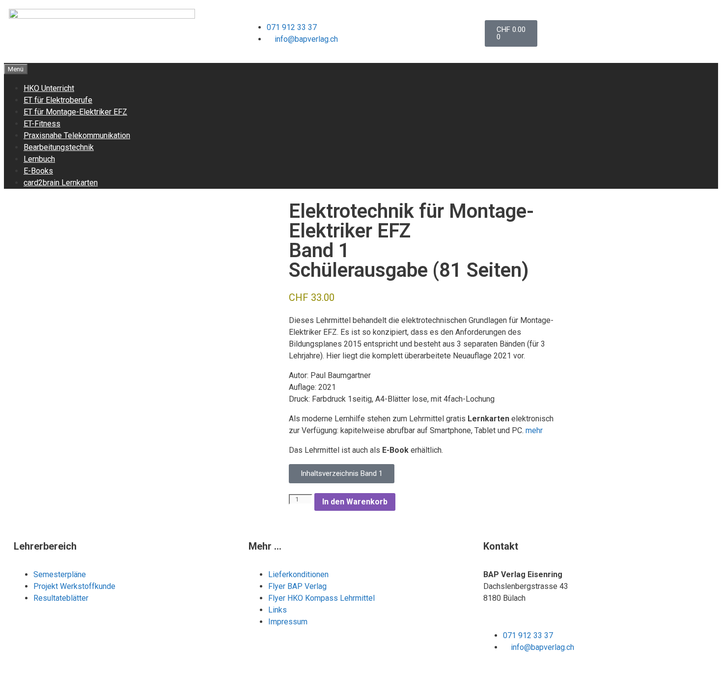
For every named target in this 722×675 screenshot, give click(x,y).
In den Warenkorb (355, 501)
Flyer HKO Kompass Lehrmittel (321, 598)
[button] (341, 473)
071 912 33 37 (292, 27)
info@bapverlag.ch (306, 39)
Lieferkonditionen (298, 574)
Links (277, 610)
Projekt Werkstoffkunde (74, 586)
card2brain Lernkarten (61, 182)
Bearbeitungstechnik (59, 147)
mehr (534, 430)
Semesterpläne (60, 574)
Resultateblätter (60, 598)
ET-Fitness (42, 123)
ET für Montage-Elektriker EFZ (75, 112)
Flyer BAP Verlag (297, 586)
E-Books (38, 171)
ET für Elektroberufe (58, 100)
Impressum (287, 621)
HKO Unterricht (49, 88)
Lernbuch (39, 159)
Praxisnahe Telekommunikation (77, 135)
